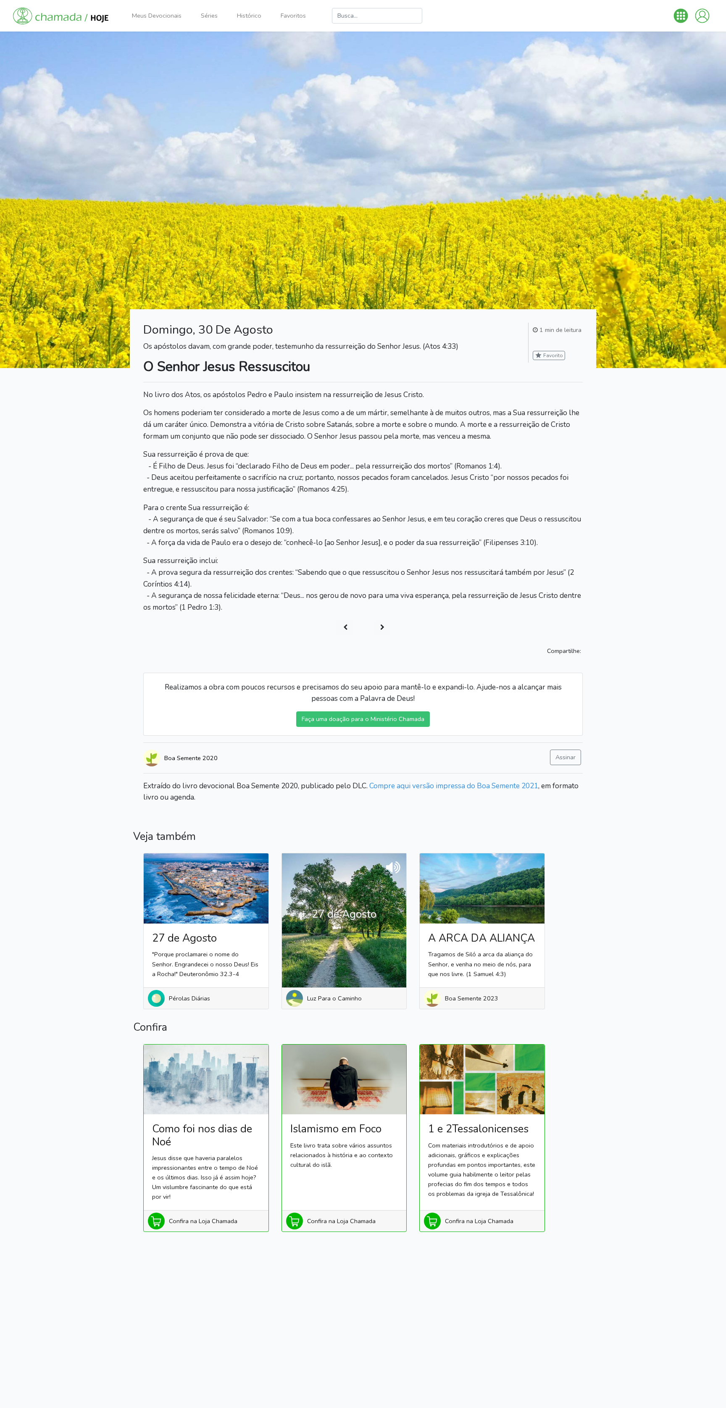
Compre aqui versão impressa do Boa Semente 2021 (453, 786)
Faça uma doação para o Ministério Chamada (363, 719)
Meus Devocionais (157, 15)
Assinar (565, 757)
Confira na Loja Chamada (203, 1221)
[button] (681, 15)
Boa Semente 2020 (191, 758)
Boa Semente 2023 (471, 998)
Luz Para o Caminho (334, 998)
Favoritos (293, 15)
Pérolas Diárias (189, 998)
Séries (209, 15)
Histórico (249, 15)
